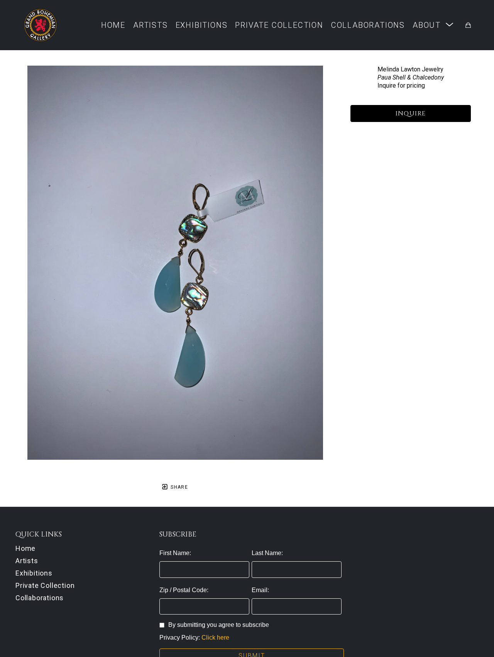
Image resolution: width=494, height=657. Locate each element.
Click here (215, 637)
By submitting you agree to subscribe (218, 624)
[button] (433, 24)
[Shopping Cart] (468, 25)
